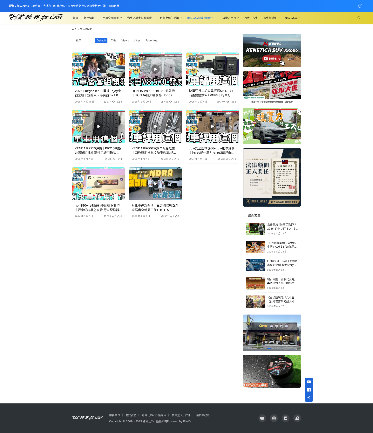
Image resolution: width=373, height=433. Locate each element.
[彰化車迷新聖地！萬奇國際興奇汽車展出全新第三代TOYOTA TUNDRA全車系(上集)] (155, 184)
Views (125, 40)
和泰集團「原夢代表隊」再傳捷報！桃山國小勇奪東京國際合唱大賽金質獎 (282, 283)
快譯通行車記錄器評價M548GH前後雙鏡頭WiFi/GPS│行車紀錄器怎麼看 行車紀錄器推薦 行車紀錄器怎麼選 (211, 93)
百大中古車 (251, 17)
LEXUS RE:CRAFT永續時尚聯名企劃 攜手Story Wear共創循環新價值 (282, 264)
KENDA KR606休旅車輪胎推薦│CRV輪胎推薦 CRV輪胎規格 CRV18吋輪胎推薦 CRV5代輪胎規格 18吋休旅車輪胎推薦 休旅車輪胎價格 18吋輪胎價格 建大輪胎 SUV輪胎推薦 (155, 150)
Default (101, 40)
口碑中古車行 (228, 17)
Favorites (151, 40)
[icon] (262, 418)
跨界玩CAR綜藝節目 (199, 17)
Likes (137, 40)
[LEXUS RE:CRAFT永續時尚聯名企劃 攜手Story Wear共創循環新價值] (255, 265)
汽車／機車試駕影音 (139, 17)
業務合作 (114, 415)
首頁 (75, 17)
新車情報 (89, 17)
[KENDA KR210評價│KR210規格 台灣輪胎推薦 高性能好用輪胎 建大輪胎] (98, 126)
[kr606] (272, 50)
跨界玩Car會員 (31, 5)
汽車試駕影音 (140, 172)
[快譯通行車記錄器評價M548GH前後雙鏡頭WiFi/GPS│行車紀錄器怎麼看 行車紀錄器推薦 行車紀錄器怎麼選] (212, 69)
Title (113, 40)
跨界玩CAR (292, 17)
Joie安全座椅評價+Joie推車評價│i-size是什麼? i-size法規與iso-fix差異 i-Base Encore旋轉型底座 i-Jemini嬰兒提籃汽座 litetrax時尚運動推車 (212, 150)
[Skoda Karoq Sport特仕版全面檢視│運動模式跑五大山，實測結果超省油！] (272, 126)
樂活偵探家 (82, 57)
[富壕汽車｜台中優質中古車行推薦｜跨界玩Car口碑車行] (272, 333)
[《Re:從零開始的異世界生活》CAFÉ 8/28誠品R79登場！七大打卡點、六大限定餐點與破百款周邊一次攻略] (255, 247)
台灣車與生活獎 (169, 17)
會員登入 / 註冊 (181, 415)
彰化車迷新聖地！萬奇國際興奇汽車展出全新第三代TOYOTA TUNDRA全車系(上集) (155, 207)
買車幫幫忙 (270, 17)
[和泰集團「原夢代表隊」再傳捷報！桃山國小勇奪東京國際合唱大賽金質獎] (255, 283)
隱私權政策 (203, 415)
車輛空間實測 (111, 17)
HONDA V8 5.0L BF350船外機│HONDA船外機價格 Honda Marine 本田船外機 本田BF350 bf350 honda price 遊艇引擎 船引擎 (154, 93)
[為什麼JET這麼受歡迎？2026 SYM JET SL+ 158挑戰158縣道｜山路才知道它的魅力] (255, 229)
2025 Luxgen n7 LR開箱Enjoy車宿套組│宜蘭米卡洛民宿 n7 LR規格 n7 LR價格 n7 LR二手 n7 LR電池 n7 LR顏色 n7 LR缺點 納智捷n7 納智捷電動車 (98, 93)
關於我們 (130, 415)
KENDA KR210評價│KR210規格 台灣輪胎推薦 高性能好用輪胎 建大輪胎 (98, 150)
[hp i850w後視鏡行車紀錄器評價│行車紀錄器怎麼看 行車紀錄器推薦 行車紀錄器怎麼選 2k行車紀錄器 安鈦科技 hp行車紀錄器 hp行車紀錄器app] (98, 184)
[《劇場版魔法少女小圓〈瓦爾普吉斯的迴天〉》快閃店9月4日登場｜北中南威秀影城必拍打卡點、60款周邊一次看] (255, 301)
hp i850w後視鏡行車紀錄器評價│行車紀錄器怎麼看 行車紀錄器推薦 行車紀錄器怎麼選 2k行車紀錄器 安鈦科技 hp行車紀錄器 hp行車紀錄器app (97, 207)
